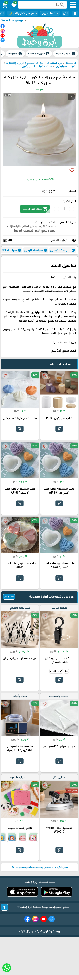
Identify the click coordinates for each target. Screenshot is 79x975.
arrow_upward (4, 907)
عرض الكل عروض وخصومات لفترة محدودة (39, 867)
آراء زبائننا (15, 54)
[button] (13, 4)
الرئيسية (70, 62)
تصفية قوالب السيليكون (37, 66)
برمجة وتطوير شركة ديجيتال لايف (39, 931)
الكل (65, 13)
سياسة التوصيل (62, 250)
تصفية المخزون (50, 13)
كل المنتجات (54, 62)
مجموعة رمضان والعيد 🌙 (23, 13)
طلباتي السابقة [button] (65, 54)
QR (7, 240)
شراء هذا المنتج (35, 209)
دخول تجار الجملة (39, 54)
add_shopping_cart (59, 429)
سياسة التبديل (36, 250)
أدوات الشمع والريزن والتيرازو (24, 62)
